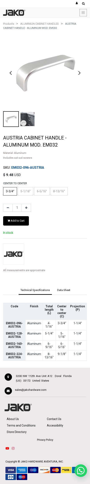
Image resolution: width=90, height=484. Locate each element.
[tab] (35, 290)
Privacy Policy (45, 439)
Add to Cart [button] (17, 220)
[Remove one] (8, 208)
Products (8, 23)
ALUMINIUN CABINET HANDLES (39, 23)
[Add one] (26, 208)
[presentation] (10, 72)
